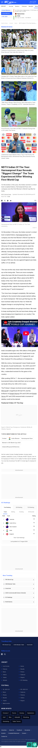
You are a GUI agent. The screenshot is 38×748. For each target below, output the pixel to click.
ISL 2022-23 (6, 689)
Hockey (22, 713)
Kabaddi (17, 717)
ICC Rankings (8, 597)
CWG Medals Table (10, 584)
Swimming (6, 721)
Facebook (6, 458)
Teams (5, 677)
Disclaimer (27, 730)
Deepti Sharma (14, 393)
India (11, 530)
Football (16, 454)
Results (31, 6)
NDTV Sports (27, 456)
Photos (22, 672)
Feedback (19, 730)
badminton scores (12, 456)
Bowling (21, 511)
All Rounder (31, 511)
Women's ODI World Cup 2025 (11, 442)
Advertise (4, 730)
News (16, 23)
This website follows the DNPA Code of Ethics (13, 739)
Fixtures (24, 6)
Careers (24, 733)
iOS (2, 463)
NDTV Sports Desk (6, 194)
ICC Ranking (24, 680)
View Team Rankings (19, 537)
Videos (5, 674)
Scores (11, 6)
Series (17, 6)
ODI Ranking (19, 507)
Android (32, 461)
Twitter (20, 458)
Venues (5, 680)
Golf (4, 717)
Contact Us (4, 736)
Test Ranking (7, 507)
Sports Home (4, 23)
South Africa (13, 523)
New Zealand (13, 526)
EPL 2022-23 (24, 689)
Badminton (30, 713)
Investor (3, 733)
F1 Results (20, 456)
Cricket (3, 6)
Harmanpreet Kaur (22, 235)
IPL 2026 (5, 16)
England (12, 534)
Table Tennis (16, 721)
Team (5, 511)
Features (23, 674)
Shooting (26, 717)
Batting (13, 511)
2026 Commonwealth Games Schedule (15, 593)
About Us (11, 730)
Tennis (14, 713)
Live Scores (6, 666)
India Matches (6, 13)
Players (23, 677)
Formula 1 (6, 713)
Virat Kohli (8, 588)
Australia (12, 519)
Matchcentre (6, 703)
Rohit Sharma (8, 601)
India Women (15, 438)
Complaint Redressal (13, 733)
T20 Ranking (30, 507)
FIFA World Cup (9, 579)
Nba (10, 717)
